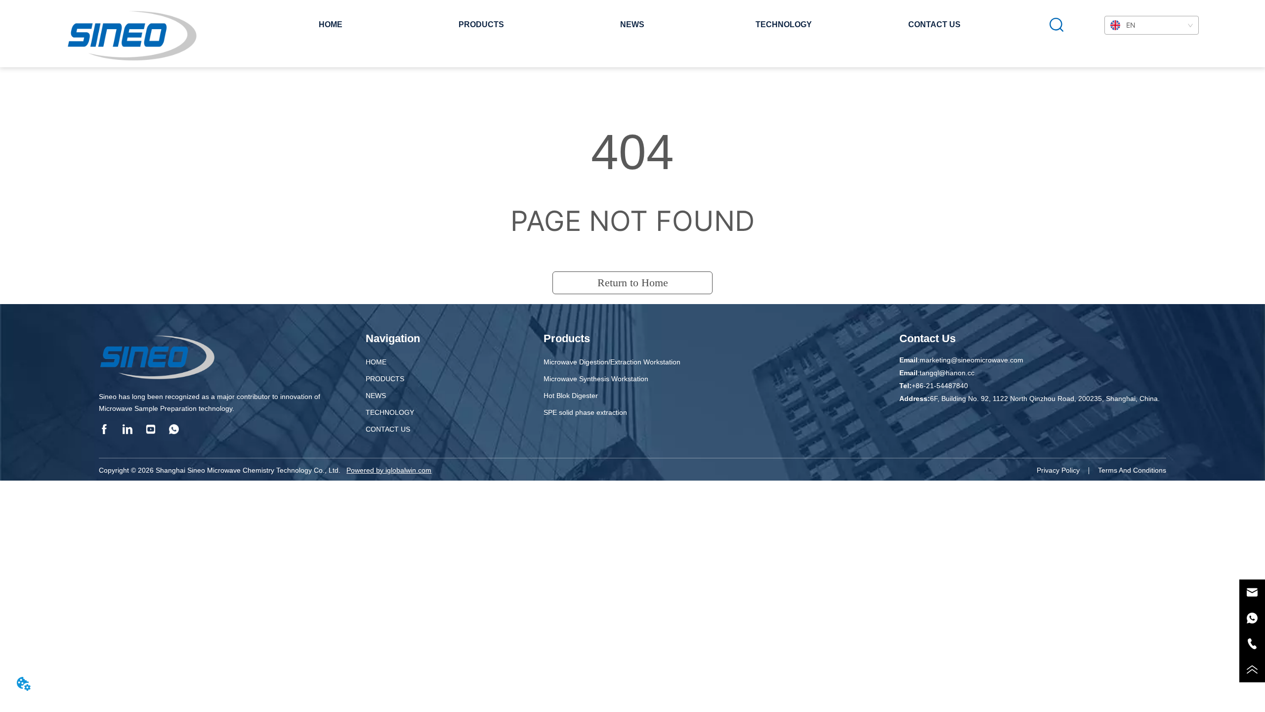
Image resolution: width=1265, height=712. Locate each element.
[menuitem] (481, 24)
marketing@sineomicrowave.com (971, 360)
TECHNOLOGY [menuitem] (784, 24)
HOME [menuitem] (330, 24)
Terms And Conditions (1132, 470)
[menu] (633, 24)
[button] (481, 25)
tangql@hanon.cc (947, 373)
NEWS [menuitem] (632, 24)
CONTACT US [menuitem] (934, 24)
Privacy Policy (1058, 470)
